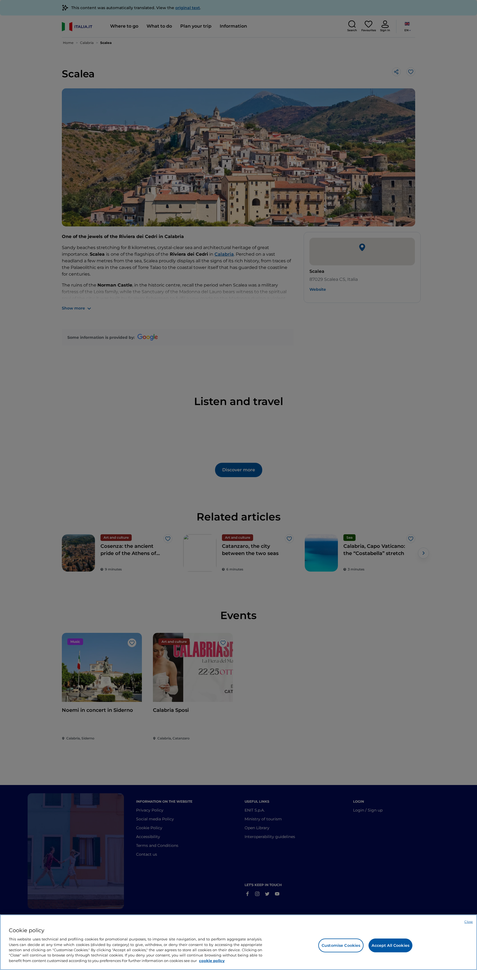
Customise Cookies (341, 945)
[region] (238, 942)
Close (468, 922)
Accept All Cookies (390, 945)
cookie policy (212, 960)
